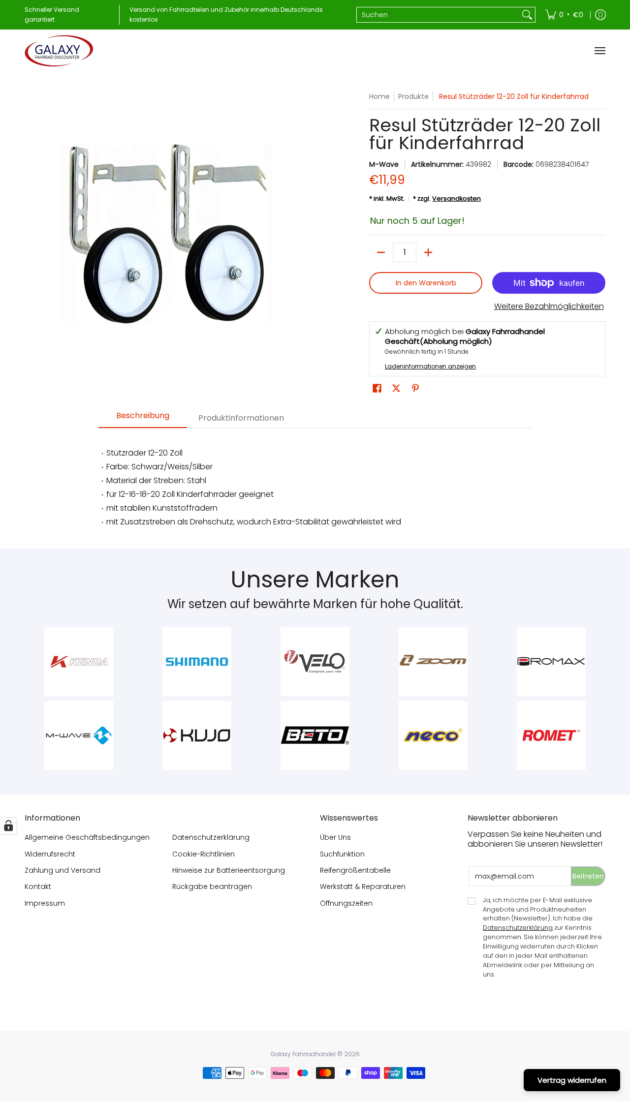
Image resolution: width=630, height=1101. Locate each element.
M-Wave (384, 164)
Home (379, 96)
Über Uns (335, 837)
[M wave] (79, 735)
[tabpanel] (315, 483)
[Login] (600, 15)
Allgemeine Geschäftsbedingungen (87, 837)
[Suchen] (527, 14)
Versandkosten (456, 198)
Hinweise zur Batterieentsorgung (228, 870)
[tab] (142, 418)
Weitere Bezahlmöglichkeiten (549, 306)
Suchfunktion (342, 854)
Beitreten (588, 876)
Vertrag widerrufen (571, 1080)
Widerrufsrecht (50, 854)
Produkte (413, 96)
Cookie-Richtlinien (203, 854)
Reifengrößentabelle (355, 870)
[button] (377, 388)
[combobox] (438, 14)
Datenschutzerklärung (211, 837)
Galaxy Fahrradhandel (303, 1054)
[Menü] (599, 51)
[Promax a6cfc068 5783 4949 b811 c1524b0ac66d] (551, 661)
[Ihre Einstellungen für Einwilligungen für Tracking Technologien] (8, 826)
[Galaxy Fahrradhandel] (59, 51)
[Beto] (315, 735)
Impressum (45, 903)
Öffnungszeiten (346, 903)
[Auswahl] (428, 252)
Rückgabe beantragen (212, 886)
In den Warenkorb (426, 283)
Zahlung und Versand (62, 870)
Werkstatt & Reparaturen (363, 886)
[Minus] (381, 252)
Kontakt (38, 886)
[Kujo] (197, 735)
